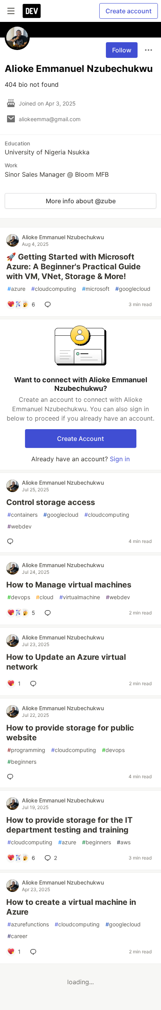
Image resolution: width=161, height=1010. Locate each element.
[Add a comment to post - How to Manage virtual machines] (49, 613)
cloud (45, 597)
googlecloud (132, 288)
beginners (21, 761)
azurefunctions (28, 924)
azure (16, 288)
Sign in (120, 459)
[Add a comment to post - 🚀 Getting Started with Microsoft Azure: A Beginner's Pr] (49, 304)
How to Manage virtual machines (68, 584)
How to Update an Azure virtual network (66, 662)
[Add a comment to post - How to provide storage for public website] (11, 776)
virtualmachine (79, 597)
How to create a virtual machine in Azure (71, 907)
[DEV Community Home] (31, 11)
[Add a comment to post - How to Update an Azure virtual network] (34, 684)
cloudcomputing (53, 288)
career (17, 936)
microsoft (95, 288)
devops (18, 597)
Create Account (80, 438)
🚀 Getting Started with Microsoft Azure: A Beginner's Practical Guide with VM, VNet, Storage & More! (73, 266)
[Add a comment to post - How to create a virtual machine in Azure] (34, 952)
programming (26, 750)
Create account (129, 11)
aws (124, 842)
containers (22, 514)
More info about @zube (81, 201)
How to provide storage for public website (70, 732)
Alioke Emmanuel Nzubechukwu (63, 237)
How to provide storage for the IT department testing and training (69, 825)
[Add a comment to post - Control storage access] (11, 541)
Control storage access (50, 502)
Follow (121, 50)
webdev (19, 526)
